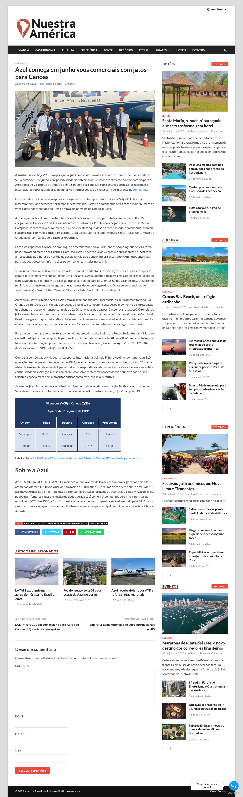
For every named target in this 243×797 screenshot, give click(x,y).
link (104, 261)
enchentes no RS (77, 523)
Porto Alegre (98, 523)
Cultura (68, 50)
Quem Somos (216, 9)
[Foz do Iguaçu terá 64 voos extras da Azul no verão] (85, 586)
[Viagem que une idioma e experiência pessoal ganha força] (174, 530)
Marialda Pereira (199, 494)
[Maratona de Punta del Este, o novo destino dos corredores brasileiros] (195, 613)
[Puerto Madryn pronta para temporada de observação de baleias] (174, 385)
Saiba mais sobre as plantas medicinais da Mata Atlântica (208, 511)
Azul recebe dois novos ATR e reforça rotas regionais (132, 592)
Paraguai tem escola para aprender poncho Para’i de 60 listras (206, 367)
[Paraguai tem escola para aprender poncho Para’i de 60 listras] (174, 363)
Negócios (126, 50)
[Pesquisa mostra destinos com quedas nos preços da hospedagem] (174, 165)
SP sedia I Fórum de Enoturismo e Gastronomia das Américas (207, 686)
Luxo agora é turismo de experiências (205, 209)
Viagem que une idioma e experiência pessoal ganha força (206, 534)
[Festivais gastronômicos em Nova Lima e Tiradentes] (195, 454)
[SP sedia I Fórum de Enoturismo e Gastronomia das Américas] (174, 682)
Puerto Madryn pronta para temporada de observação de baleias (207, 389)
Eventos (198, 50)
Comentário (24, 665)
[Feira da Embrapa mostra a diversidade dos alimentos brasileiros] (174, 726)
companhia (140, 189)
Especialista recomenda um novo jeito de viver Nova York (207, 556)
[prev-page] (164, 229)
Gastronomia (45, 50)
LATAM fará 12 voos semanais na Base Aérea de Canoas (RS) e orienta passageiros (86, 458)
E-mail (21, 733)
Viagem (23, 50)
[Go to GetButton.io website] (234, 793)
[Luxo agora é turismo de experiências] (174, 208)
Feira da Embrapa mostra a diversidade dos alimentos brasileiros (206, 729)
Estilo (143, 50)
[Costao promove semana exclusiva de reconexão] (174, 187)
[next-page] (170, 229)
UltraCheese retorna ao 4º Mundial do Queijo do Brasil (207, 706)
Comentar (70, 83)
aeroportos (32, 523)
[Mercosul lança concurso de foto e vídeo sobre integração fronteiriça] (174, 341)
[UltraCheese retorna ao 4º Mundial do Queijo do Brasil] (174, 705)
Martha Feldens (53, 83)
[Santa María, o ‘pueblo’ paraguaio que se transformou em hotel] (195, 91)
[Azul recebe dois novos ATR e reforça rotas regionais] (133, 586)
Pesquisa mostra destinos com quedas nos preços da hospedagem (206, 168)
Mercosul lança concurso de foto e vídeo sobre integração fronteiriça (207, 344)
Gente (108, 50)
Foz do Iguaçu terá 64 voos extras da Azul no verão (82, 592)
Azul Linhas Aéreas (53, 523)
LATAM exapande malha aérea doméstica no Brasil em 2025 (36, 594)
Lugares (161, 50)
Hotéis (181, 50)
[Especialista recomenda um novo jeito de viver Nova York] (174, 552)
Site (18, 751)
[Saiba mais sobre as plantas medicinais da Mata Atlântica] (174, 509)
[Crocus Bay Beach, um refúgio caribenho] (195, 267)
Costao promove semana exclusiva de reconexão (205, 189)
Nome (20, 716)
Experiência (88, 50)
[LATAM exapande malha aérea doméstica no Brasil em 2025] (36, 586)
